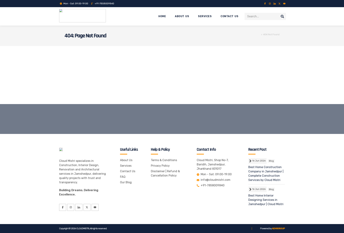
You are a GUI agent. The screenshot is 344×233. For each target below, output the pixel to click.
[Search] (282, 16)
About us (182, 16)
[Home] (259, 34)
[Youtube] (284, 4)
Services (205, 16)
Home (162, 16)
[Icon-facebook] (265, 4)
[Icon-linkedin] (275, 4)
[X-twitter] (279, 4)
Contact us (229, 16)
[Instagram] (270, 4)
